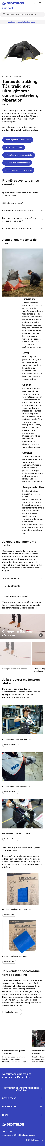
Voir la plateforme (12, 1012)
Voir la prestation (10, 745)
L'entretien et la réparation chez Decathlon (21, 1089)
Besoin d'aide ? (9, 1098)
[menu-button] (40, 3)
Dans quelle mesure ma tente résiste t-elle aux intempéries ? (20, 219)
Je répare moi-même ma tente (17, 163)
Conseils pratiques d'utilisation (18, 140)
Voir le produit (9, 914)
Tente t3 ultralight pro (12, 586)
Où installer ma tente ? (12, 203)
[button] (15, 657)
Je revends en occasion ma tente (18, 170)
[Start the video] (41, 635)
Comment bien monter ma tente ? (18, 210)
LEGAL (5, 1115)
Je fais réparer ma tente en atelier (19, 155)
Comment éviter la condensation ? (18, 228)
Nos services (9, 1106)
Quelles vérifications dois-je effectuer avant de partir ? (20, 194)
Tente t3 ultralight (10, 578)
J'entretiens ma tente (13, 147)
